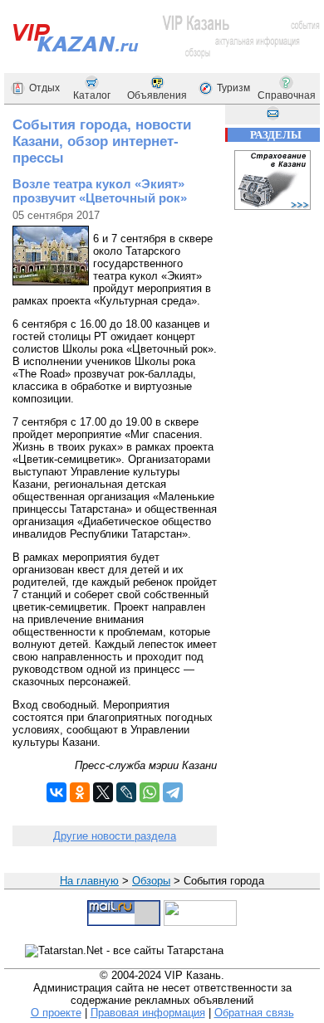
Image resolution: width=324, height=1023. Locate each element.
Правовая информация (148, 1012)
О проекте (56, 1012)
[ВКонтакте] (56, 792)
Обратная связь (254, 1012)
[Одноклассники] (80, 792)
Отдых (44, 88)
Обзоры (151, 880)
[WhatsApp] (150, 792)
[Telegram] (173, 792)
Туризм (233, 88)
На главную (89, 880)
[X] (103, 792)
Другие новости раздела (114, 836)
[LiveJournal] (126, 792)
